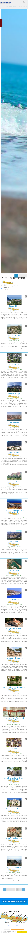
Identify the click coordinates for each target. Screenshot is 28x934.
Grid (21, 288)
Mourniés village (14, 406)
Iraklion (14, 706)
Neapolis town (14, 464)
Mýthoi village (14, 377)
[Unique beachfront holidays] (14, 914)
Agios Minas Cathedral (14, 850)
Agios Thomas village (14, 880)
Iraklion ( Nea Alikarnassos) (14, 529)
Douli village (14, 494)
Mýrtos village (14, 612)
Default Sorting (5, 299)
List (16, 288)
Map (25, 288)
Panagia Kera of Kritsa (14, 641)
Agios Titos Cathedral (14, 821)
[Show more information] (1, 333)
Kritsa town (14, 554)
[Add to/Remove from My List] (26, 309)
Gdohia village (14, 318)
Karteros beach (14, 435)
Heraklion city (14, 583)
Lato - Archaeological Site (14, 670)
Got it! (22, 931)
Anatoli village (14, 761)
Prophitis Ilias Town (14, 348)
